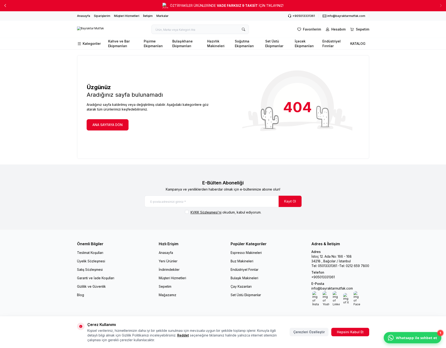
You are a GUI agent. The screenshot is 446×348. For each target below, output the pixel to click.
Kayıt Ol (290, 201)
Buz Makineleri (242, 261)
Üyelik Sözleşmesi (91, 261)
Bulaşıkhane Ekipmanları (182, 43)
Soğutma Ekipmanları (244, 43)
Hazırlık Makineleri (216, 43)
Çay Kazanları (241, 286)
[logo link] (90, 29)
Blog (80, 295)
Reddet (183, 335)
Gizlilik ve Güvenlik (91, 286)
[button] (5, 5)
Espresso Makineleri (246, 253)
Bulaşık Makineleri (244, 278)
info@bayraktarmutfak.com (332, 288)
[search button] (243, 29)
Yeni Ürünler (168, 261)
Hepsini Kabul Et (350, 332)
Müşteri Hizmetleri (126, 16)
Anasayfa (83, 16)
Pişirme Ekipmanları (153, 43)
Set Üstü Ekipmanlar (274, 43)
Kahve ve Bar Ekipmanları (119, 43)
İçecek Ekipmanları (304, 43)
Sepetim (165, 286)
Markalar (162, 16)
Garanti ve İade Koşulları (95, 278)
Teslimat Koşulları (90, 253)
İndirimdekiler (169, 270)
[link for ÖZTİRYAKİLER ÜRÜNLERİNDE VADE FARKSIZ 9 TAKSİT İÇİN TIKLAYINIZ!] (223, 5)
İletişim (148, 16)
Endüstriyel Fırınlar (331, 43)
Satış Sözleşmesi (90, 270)
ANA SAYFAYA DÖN (107, 125)
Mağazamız (167, 295)
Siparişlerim (102, 16)
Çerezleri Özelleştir (309, 332)
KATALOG (357, 44)
